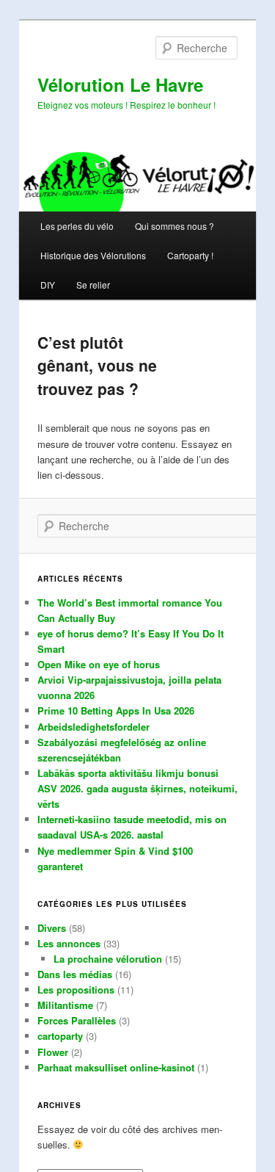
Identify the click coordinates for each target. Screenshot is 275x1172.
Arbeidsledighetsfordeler (93, 727)
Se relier (93, 284)
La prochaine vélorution (108, 959)
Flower (52, 1052)
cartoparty (60, 1036)
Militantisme (65, 1005)
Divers (51, 928)
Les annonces (68, 943)
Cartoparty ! (190, 255)
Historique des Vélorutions (93, 255)
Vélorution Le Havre (120, 84)
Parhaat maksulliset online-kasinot (115, 1067)
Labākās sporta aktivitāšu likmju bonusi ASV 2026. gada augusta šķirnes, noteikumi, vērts (137, 788)
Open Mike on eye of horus (98, 664)
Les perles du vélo (77, 226)
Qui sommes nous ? (174, 226)
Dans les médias (74, 974)
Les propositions (75, 989)
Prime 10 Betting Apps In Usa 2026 (115, 710)
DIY (47, 284)
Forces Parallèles (76, 1020)
